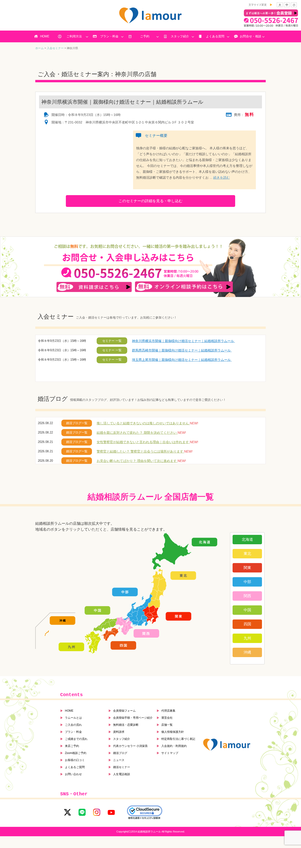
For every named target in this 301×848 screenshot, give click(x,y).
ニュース (118, 760)
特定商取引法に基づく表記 (178, 739)
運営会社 (167, 717)
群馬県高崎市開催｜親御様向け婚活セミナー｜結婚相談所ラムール (182, 350)
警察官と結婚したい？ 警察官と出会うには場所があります (140, 451)
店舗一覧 (167, 724)
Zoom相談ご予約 (75, 753)
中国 (247, 610)
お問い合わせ (73, 774)
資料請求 (118, 732)
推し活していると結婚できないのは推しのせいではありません (143, 423)
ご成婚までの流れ (76, 739)
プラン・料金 (109, 36)
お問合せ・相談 (250, 36)
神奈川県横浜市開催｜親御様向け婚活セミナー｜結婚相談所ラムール (183, 341)
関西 (247, 596)
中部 (247, 582)
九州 (247, 638)
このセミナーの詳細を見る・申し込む (150, 201)
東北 (247, 554)
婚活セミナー (121, 767)
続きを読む (221, 177)
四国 (247, 624)
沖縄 (247, 652)
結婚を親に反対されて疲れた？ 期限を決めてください (137, 432)
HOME (44, 36)
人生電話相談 (121, 774)
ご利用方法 (74, 36)
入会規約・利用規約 (174, 746)
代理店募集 (168, 710)
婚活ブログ (120, 753)
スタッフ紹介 (180, 36)
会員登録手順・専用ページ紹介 (133, 717)
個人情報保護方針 (172, 732)
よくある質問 (215, 36)
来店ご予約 (72, 746)
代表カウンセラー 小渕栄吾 (130, 746)
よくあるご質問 (75, 767)
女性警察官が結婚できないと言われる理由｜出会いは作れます (143, 442)
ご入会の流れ (73, 724)
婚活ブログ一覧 (76, 423)
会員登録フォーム (124, 710)
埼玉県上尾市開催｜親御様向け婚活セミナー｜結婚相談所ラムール (182, 360)
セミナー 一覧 (112, 341)
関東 (247, 568)
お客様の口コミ (75, 760)
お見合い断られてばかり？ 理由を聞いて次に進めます (137, 461)
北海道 (247, 539)
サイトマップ (169, 753)
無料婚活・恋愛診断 (126, 724)
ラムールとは (73, 717)
